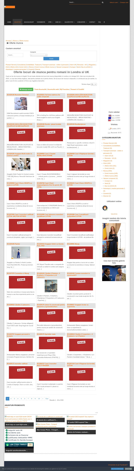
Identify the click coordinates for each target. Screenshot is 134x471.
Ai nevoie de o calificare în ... (47, 420)
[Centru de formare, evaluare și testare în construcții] (81, 427)
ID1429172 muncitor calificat (17, 363)
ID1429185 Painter (13, 244)
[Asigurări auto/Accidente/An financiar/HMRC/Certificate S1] (19, 438)
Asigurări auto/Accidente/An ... (17, 450)
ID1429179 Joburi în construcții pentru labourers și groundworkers (51, 305)
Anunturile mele (53, 89)
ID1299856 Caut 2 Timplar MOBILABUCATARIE (46, 154)
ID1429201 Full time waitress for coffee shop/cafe (48, 95)
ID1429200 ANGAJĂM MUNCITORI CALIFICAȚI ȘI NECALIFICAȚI (79, 95)
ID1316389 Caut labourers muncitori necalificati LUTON (50, 215)
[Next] (42, 398)
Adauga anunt (26, 89)
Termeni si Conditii (77, 89)
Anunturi (8, 41)
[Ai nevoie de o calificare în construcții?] (50, 416)
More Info (128, 468)
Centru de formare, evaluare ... (78, 432)
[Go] (103, 2)
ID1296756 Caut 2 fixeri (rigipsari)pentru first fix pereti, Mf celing (49, 185)
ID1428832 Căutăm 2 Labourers (18, 305)
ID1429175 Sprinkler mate (46, 334)
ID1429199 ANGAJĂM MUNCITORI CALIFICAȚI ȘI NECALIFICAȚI (19, 125)
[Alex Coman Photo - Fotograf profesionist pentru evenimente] (50, 425)
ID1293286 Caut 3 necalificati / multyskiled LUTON (78, 215)
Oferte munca (23, 41)
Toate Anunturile (40, 89)
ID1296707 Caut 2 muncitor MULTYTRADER (47, 364)
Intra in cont (114, 2)
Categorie (33, 52)
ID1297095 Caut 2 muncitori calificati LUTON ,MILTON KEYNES (20, 215)
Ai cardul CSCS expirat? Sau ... (79, 422)
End (47, 399)
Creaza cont (124, 2)
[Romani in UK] (9, 7)
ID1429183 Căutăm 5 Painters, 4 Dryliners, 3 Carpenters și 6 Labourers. (48, 275)
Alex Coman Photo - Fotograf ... (48, 430)
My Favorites (64, 89)
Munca (15, 41)
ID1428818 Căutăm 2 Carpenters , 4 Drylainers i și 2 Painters (80, 335)
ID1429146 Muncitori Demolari (18, 95)
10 (39, 399)
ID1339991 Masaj (73, 244)
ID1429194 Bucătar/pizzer (76, 124)
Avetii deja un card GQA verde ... (17, 424)
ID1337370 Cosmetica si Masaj (18, 273)
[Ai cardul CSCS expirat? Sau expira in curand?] (81, 417)
